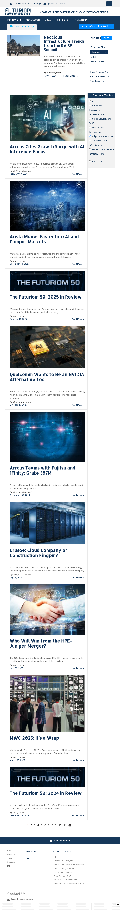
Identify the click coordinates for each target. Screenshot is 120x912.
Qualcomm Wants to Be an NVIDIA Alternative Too (47, 376)
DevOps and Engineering (64, 872)
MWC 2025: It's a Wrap (34, 738)
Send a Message (26, 899)
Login (38, 3)
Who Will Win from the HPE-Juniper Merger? (41, 643)
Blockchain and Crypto (63, 861)
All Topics (97, 161)
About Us (11, 854)
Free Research (80, 19)
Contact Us (11, 862)
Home (9, 850)
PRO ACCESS (22, 26)
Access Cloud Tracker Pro (96, 26)
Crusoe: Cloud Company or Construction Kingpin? (38, 552)
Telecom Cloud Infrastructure (66, 880)
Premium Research (99, 76)
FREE (106, 38)
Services (10, 858)
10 (60, 825)
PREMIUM (96, 38)
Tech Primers (62, 19)
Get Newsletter (21, 3)
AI (93, 101)
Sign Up (50, 3)
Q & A (48, 19)
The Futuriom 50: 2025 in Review (46, 297)
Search (62, 3)
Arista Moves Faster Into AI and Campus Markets (44, 239)
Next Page (69, 826)
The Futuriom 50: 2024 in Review (46, 793)
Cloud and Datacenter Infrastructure (96, 110)
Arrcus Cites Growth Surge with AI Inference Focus (47, 149)
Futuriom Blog (14, 19)
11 (65, 825)
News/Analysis (33, 19)
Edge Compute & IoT (102, 136)
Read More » (70, 76)
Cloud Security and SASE (64, 868)
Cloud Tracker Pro (99, 72)
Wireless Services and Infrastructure (69, 883)
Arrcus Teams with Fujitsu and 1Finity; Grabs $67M (42, 470)
